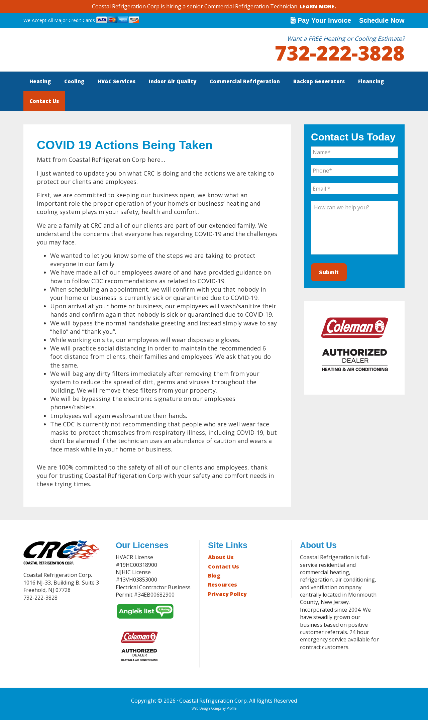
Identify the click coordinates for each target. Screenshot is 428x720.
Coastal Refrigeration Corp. (73, 49)
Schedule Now (382, 20)
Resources (222, 584)
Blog (214, 575)
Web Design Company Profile (214, 708)
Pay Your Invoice (324, 20)
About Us (221, 557)
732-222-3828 (340, 53)
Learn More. (318, 6)
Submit (329, 272)
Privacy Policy (227, 594)
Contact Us (223, 566)
